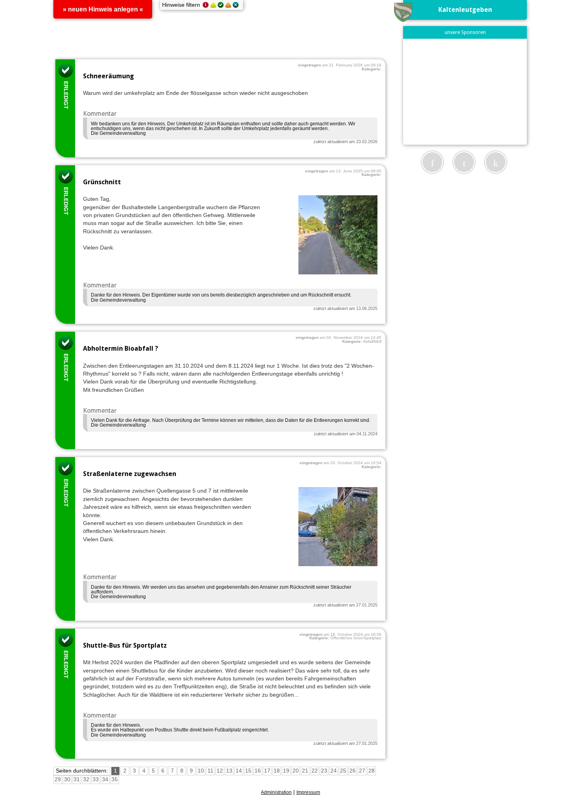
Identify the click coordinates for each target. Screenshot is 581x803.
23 (324, 771)
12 (220, 771)
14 (239, 771)
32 (86, 780)
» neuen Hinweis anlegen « (103, 9)
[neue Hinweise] (206, 5)
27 (362, 771)
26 (352, 771)
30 (67, 780)
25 (343, 771)
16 (258, 771)
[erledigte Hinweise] (221, 5)
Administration (276, 792)
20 (295, 771)
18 (277, 771)
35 (114, 780)
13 (229, 771)
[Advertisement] (465, 91)
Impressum (308, 792)
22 (314, 771)
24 (333, 771)
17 (267, 771)
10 (201, 771)
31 (77, 780)
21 (305, 771)
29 (58, 780)
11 (210, 771)
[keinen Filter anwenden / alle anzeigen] (236, 5)
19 (286, 771)
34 (105, 780)
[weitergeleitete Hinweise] (228, 5)
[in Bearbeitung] (213, 5)
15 (248, 771)
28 (371, 771)
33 (95, 780)
